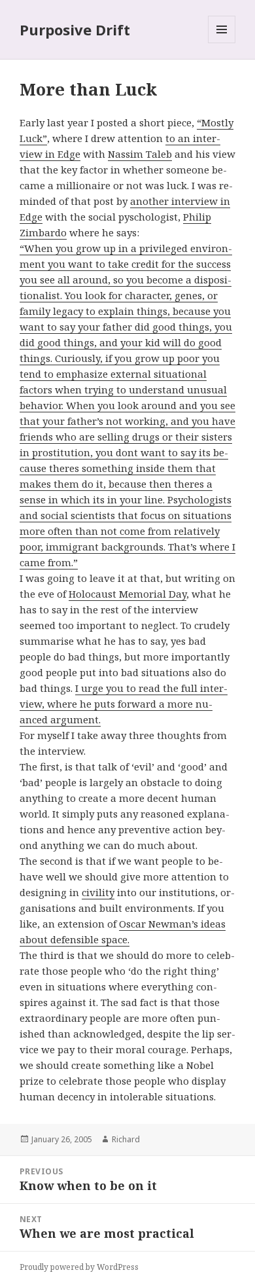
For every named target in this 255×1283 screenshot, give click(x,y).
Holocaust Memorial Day (127, 593)
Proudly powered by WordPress (79, 1267)
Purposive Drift (75, 29)
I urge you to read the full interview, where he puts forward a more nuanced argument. (124, 703)
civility (98, 892)
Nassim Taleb (140, 153)
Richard (126, 1139)
